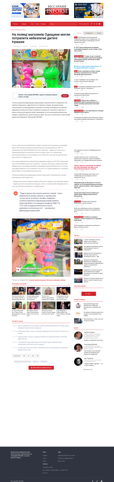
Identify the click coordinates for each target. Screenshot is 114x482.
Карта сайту (61, 461)
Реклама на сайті (48, 467)
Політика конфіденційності (65, 458)
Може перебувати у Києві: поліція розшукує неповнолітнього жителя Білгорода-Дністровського (87, 72)
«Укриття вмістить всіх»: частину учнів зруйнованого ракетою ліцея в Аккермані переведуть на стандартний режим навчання (88, 158)
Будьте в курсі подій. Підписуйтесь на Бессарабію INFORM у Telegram (87, 67)
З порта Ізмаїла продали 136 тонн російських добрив (47, 280)
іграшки (35, 361)
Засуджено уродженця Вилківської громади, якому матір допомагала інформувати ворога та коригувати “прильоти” (93, 263)
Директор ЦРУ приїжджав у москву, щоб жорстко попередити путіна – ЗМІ (92, 254)
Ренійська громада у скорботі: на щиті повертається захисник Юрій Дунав (87, 218)
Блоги (37, 24)
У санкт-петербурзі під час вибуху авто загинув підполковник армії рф (86, 80)
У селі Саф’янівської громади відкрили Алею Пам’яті (88, 111)
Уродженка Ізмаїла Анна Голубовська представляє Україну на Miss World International (86, 194)
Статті (32, 24)
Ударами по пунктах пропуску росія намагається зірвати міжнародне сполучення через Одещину (93, 272)
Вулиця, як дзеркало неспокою (93, 340)
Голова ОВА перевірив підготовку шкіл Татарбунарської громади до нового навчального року (86, 175)
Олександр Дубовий (90, 344)
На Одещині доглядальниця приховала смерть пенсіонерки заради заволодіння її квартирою (88, 118)
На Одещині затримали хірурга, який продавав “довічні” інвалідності (87, 87)
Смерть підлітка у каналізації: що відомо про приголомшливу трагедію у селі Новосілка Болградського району (87, 167)
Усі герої (88, 294)
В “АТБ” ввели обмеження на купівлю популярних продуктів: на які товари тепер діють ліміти (88, 49)
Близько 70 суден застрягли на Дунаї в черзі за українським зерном (93, 280)
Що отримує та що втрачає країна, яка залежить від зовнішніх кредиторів (92, 352)
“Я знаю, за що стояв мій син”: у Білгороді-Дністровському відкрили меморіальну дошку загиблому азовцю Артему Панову (88, 58)
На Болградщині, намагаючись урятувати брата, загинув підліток (87, 226)
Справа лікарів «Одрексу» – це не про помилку (93, 364)
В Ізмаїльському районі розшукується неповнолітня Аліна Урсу (86, 94)
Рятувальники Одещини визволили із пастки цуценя (85, 202)
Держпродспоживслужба (23, 361)
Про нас (45, 473)
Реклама (43, 24)
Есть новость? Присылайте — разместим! (55, 470)
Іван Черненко (88, 358)
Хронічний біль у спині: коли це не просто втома (93, 319)
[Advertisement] (41, 131)
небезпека (43, 361)
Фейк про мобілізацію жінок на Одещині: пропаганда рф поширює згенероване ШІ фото (87, 209)
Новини (45, 455)
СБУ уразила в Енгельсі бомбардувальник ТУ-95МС (87, 151)
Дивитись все (88, 369)
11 (87, 198)
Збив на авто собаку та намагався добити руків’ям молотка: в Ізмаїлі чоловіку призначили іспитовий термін (86, 103)
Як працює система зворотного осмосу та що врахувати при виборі (93, 313)
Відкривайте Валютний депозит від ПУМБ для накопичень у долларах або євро (92, 306)
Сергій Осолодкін (89, 332)
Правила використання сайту (66, 455)
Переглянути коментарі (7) (41, 367)
